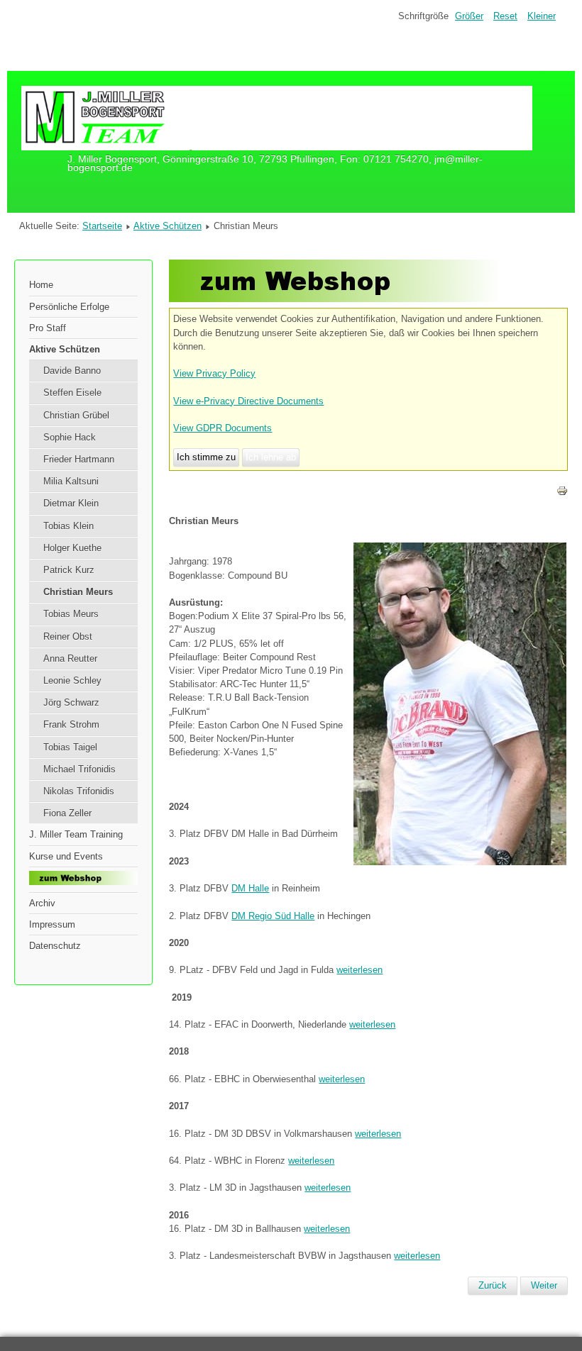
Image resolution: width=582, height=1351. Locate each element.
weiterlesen (359, 969)
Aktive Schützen (167, 226)
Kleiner (541, 16)
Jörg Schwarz (71, 702)
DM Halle (250, 888)
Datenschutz (55, 945)
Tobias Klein (68, 526)
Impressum (52, 924)
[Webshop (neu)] (335, 299)
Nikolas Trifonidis (78, 791)
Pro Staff (47, 328)
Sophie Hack (69, 437)
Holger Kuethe (72, 548)
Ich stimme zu (206, 457)
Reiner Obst (67, 636)
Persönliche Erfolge (69, 306)
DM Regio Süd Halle (272, 916)
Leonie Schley (72, 680)
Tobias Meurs (71, 613)
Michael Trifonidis (79, 769)
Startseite (102, 226)
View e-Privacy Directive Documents (248, 401)
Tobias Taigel (70, 747)
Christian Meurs (78, 591)
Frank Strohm (71, 724)
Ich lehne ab (271, 457)
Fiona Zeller (67, 813)
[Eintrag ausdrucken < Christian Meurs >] (562, 493)
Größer (469, 16)
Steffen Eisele (72, 392)
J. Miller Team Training (76, 834)
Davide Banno (72, 370)
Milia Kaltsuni (71, 481)
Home (41, 284)
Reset (505, 16)
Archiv (42, 903)
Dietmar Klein (71, 503)
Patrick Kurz (68, 570)
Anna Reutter (70, 658)
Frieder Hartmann (78, 459)
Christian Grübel (76, 415)
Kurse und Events (66, 856)
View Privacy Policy (214, 373)
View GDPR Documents (222, 428)
